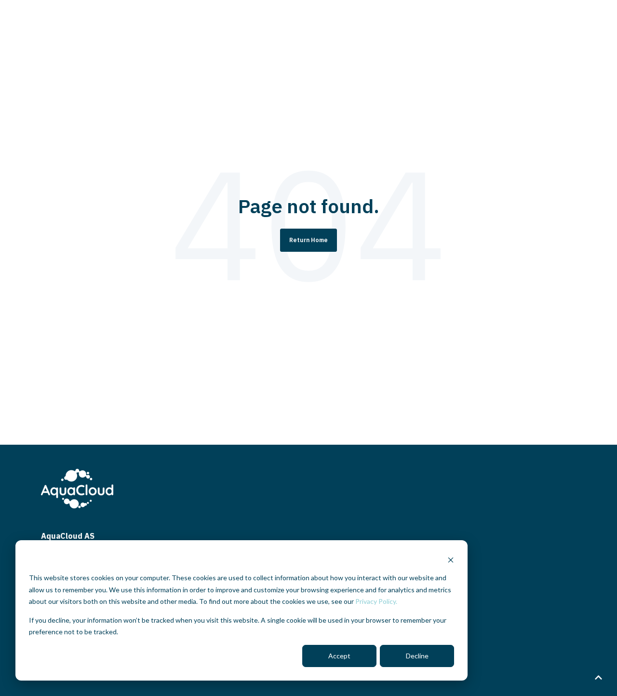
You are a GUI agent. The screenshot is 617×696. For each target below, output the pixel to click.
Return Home (308, 240)
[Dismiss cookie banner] (450, 560)
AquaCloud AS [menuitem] (67, 536)
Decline (417, 656)
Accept (339, 656)
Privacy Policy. (376, 601)
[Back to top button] (598, 677)
